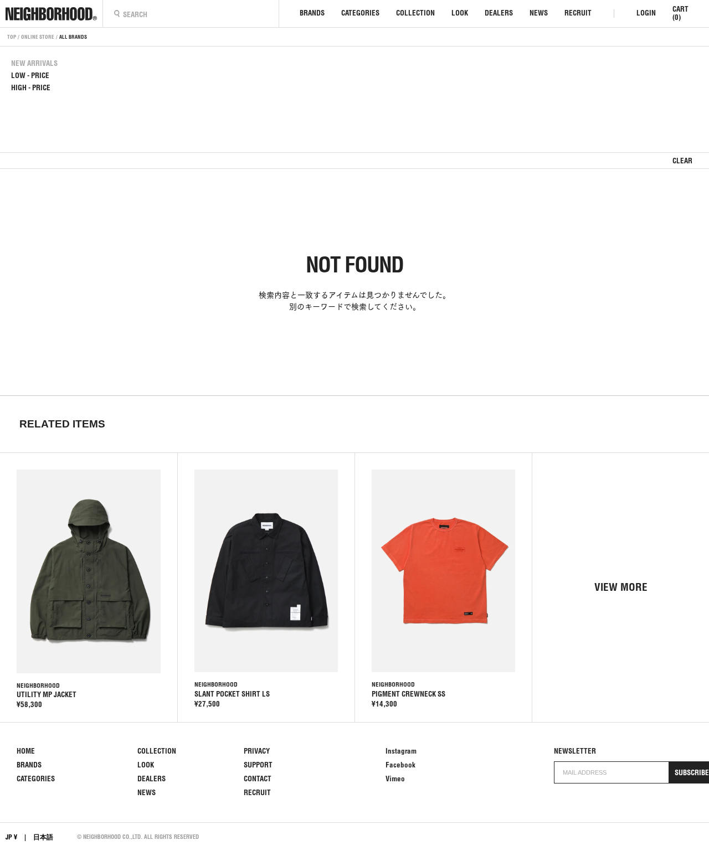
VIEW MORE (621, 587)
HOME (26, 751)
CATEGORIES (360, 13)
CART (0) (680, 13)
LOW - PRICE (30, 75)
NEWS (539, 13)
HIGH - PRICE (30, 87)
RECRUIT (578, 13)
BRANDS (312, 13)
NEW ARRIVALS (34, 63)
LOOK (459, 13)
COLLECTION (415, 13)
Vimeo (395, 778)
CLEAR (682, 161)
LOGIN (646, 13)
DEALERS (499, 13)
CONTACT (257, 778)
